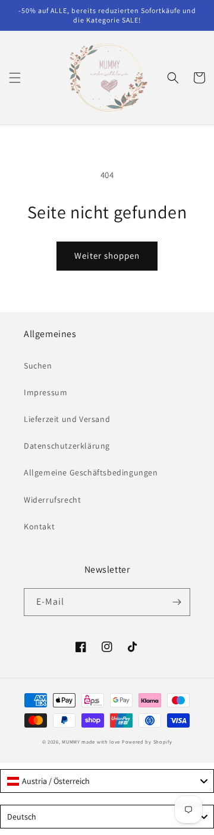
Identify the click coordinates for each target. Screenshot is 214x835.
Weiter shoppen (107, 255)
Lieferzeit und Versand (67, 419)
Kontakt (39, 526)
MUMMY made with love (91, 741)
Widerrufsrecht (52, 499)
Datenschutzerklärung (67, 445)
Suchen (38, 365)
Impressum (45, 392)
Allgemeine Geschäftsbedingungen (91, 472)
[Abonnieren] (176, 602)
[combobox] (107, 781)
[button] (15, 78)
